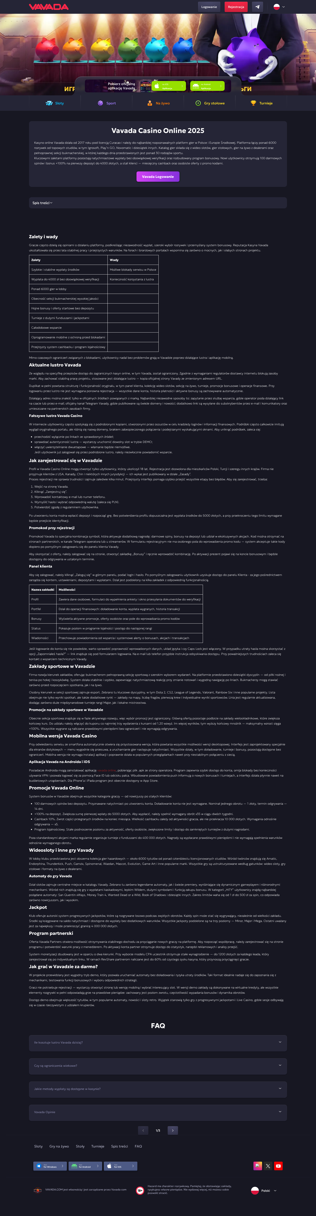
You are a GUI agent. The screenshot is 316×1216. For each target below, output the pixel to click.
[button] (311, 54)
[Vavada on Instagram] (257, 1166)
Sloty (38, 1146)
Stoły (80, 1146)
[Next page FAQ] (173, 1130)
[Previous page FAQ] (143, 1130)
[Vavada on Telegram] (257, 7)
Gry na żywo (59, 1146)
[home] (49, 7)
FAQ (138, 1146)
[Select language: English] (279, 7)
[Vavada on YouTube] (278, 1166)
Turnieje (97, 1146)
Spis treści (119, 1146)
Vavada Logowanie (158, 176)
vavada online (106, 770)
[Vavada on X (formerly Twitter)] (268, 1166)
